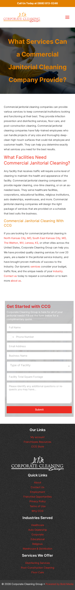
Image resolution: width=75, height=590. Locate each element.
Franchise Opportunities (37, 496)
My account (37, 437)
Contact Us (37, 487)
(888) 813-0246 (47, 3)
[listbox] (39, 366)
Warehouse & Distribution (37, 548)
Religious (37, 544)
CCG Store (37, 446)
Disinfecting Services (37, 563)
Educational (37, 539)
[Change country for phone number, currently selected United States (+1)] (11, 337)
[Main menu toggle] (67, 17)
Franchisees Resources (37, 441)
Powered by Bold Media (59, 584)
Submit (39, 409)
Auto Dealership (37, 529)
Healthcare (37, 525)
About (37, 482)
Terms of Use (38, 506)
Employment (37, 492)
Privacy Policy (37, 501)
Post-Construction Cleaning (37, 567)
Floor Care (37, 572)
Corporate (38, 534)
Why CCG (37, 511)
